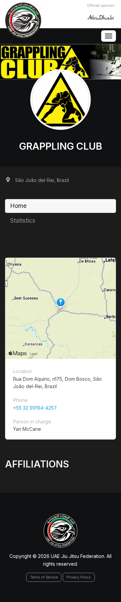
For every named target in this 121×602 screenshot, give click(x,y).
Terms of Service (44, 577)
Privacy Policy (79, 577)
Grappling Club (60, 146)
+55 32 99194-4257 (35, 408)
